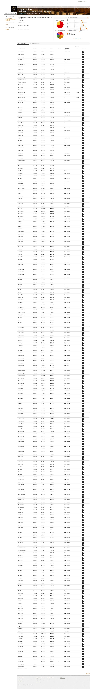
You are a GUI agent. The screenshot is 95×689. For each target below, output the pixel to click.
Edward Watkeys (20, 408)
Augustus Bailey (20, 385)
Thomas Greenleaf (21, 51)
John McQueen (20, 153)
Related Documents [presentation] (35, 43)
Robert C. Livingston (21, 188)
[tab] (23, 43)
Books (25, 13)
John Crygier (20, 469)
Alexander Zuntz (20, 69)
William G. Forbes (21, 120)
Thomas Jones (20, 236)
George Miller (20, 623)
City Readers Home (28, 6)
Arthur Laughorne (21, 664)
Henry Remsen (20, 180)
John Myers (20, 317)
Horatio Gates (20, 638)
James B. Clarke (20, 540)
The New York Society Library (14, 9)
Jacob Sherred (20, 509)
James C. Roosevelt (21, 492)
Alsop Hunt (19, 221)
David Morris (20, 201)
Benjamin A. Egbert (21, 416)
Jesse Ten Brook (20, 423)
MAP (61, 677)
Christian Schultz (21, 499)
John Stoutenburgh (21, 431)
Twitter (89, 1)
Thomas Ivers (20, 198)
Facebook (88, 1)
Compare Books (78, 39)
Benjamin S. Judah (21, 231)
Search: (76, 46)
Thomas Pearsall (21, 196)
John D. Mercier (20, 84)
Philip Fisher (20, 403)
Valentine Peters (20, 115)
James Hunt (20, 279)
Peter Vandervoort (21, 325)
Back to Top (88, 673)
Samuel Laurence (21, 484)
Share (20, 29)
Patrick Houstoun (21, 363)
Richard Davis (20, 454)
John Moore (20, 137)
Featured (49, 6)
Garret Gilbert (20, 656)
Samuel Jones (20, 578)
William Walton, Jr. (21, 269)
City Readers (20, 13)
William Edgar (20, 170)
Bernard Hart (20, 249)
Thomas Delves (20, 517)
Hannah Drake (20, 107)
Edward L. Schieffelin (21, 309)
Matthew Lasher (20, 393)
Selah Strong (20, 600)
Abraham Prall (20, 646)
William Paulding (21, 661)
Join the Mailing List (80, 1)
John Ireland (20, 287)
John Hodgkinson (21, 208)
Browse (35, 6)
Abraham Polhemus (21, 64)
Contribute (27, 29)
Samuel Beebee (20, 203)
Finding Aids (55, 6)
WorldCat (7, 29)
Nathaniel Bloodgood (21, 370)
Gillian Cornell (20, 130)
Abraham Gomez (21, 59)
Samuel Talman (20, 461)
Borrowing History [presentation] (23, 43)
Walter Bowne (20, 340)
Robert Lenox (20, 555)
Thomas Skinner (20, 145)
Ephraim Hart (20, 110)
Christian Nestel (20, 608)
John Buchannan (21, 378)
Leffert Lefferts (20, 127)
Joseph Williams (20, 302)
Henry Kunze (20, 532)
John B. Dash (20, 570)
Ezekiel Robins (20, 562)
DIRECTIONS (62, 678)
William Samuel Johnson (22, 79)
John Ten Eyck (20, 102)
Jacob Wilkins (20, 251)
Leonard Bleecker (21, 355)
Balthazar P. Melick (21, 446)
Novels (7, 24)
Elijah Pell (19, 193)
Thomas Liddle (20, 618)
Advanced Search (42, 6)
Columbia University (21, 77)
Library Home (20, 6)
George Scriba (20, 94)
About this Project (62, 6)
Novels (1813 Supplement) (9, 19)
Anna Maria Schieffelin (22, 547)
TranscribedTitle (67, 49)
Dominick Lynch (20, 593)
